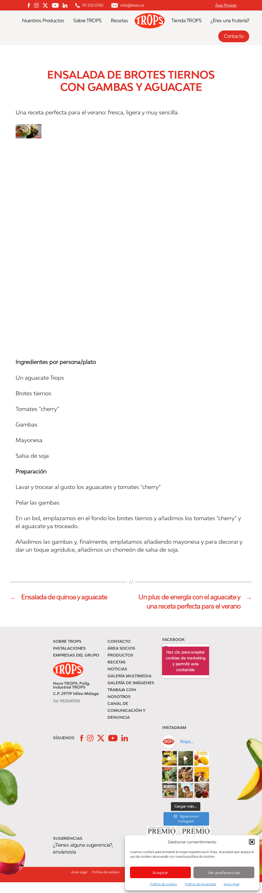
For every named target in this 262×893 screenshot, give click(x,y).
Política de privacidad (200, 884)
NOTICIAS (117, 669)
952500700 (70, 701)
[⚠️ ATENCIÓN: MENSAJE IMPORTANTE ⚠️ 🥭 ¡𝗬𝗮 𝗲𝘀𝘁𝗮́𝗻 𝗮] (185, 758)
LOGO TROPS (152, 20)
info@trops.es (132, 5)
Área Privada (225, 5)
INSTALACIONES (69, 648)
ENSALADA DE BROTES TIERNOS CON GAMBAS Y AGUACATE (131, 81)
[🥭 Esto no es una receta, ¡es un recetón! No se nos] (201, 774)
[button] (251, 841)
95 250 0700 (92, 5)
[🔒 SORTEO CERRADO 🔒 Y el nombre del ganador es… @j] (169, 790)
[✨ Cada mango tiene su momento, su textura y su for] (201, 758)
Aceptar (160, 872)
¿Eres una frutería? (230, 20)
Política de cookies (163, 884)
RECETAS (116, 662)
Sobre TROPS (87, 20)
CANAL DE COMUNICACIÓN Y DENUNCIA (126, 710)
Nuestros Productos (43, 20)
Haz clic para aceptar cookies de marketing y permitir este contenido (185, 661)
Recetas (119, 20)
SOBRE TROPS (67, 641)
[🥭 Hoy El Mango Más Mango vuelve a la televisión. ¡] (169, 758)
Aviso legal (231, 884)
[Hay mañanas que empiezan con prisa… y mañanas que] (185, 774)
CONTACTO (118, 641)
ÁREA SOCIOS (121, 648)
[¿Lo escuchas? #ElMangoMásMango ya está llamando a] (185, 790)
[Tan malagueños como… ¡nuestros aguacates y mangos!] (201, 790)
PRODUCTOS (120, 655)
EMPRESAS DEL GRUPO (76, 655)
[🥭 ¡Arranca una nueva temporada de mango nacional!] (169, 774)
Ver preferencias (224, 872)
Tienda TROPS (186, 20)
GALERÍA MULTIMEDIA (129, 675)
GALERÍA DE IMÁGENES (130, 682)
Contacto (234, 36)
